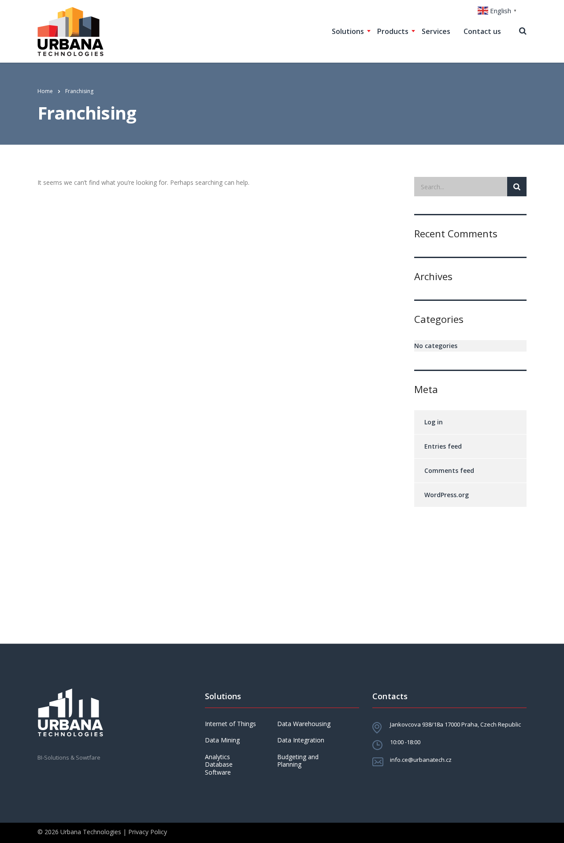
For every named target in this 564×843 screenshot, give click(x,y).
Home (45, 91)
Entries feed (443, 446)
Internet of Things (230, 724)
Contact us (482, 31)
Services (436, 31)
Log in (433, 422)
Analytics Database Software (219, 764)
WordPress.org (446, 495)
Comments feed (449, 470)
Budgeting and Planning (298, 760)
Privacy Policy (147, 832)
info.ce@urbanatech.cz (421, 760)
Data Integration (300, 740)
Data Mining (222, 740)
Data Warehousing (303, 724)
